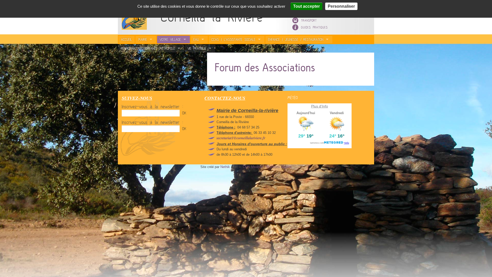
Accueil (126, 39)
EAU (196, 39)
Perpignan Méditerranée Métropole (148, 48)
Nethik (225, 167)
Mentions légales (279, 167)
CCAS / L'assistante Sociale (233, 39)
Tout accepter (306, 6)
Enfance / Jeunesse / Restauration (295, 39)
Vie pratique (197, 48)
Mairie (142, 39)
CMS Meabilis (253, 167)
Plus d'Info (319, 106)
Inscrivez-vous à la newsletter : (152, 107)
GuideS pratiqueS (314, 27)
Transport (309, 20)
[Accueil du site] (132, 29)
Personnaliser (341, 6)
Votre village (170, 39)
